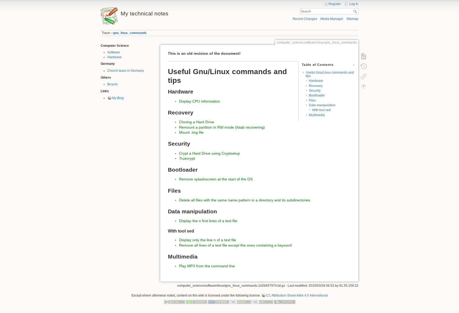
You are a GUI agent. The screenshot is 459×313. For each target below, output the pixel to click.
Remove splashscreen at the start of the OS (216, 179)
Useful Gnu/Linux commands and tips (330, 74)
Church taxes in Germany (125, 71)
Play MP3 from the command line (207, 266)
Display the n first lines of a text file (208, 221)
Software (113, 52)
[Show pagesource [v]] (364, 56)
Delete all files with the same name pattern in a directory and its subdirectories (244, 200)
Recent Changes (305, 19)
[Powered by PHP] (218, 301)
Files (312, 100)
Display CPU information (199, 101)
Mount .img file (191, 132)
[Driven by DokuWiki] (284, 301)
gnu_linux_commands (130, 33)
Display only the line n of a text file (207, 240)
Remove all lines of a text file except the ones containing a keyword (235, 245)
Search (355, 11)
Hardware (114, 57)
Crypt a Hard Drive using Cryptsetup (209, 153)
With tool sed (321, 110)
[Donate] (196, 301)
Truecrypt (187, 158)
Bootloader (317, 95)
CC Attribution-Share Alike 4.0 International (297, 295)
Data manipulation (322, 105)
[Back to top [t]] (364, 87)
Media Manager (331, 19)
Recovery (316, 86)
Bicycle (112, 84)
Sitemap (352, 19)
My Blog (118, 98)
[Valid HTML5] (240, 301)
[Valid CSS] (262, 301)
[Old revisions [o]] (364, 66)
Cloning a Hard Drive (196, 122)
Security (315, 90)
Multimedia (317, 115)
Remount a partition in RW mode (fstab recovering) (222, 127)
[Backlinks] (364, 76)
